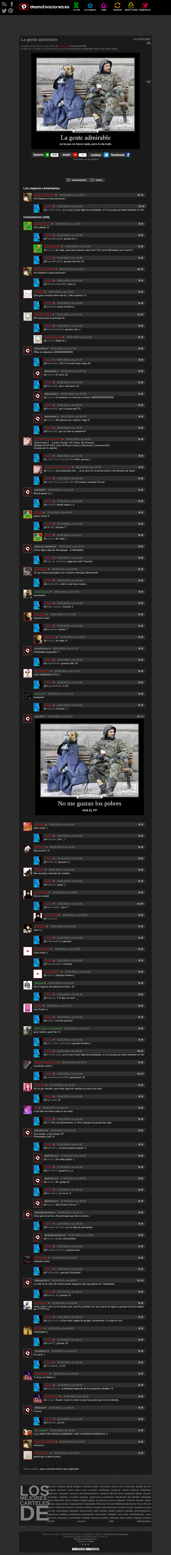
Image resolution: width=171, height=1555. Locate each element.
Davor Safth (41, 892)
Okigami (39, 983)
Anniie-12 (40, 847)
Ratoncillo (52, 363)
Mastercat (40, 614)
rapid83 (39, 716)
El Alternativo (42, 1453)
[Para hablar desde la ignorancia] (148, 81)
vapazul (39, 693)
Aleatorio (117, 10)
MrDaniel (51, 1422)
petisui (38, 1005)
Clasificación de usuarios (116, 1534)
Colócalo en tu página (86, 159)
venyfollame (41, 648)
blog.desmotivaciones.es (85, 1539)
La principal (141, 39)
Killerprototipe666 (45, 195)
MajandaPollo (42, 671)
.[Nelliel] (39, 291)
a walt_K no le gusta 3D (48, 439)
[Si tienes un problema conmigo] (148, 42)
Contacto (81, 1541)
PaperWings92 (43, 223)
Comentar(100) (78, 46)
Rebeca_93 (52, 1295)
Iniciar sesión (131, 10)
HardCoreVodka (43, 314)
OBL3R (39, 512)
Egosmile (40, 1085)
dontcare (40, 824)
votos (99, 180)
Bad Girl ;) (52, 1148)
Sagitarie (40, 869)
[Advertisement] (85, 22)
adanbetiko (41, 569)
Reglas (90, 1541)
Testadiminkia (42, 949)
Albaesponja (42, 1373)
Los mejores (90, 10)
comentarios (79, 180)
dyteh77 (39, 1328)
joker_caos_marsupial (47, 1028)
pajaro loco (41, 1303)
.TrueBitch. (52, 1366)
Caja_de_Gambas (56, 561)
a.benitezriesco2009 (46, 1062)
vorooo (63, 46)
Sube (104, 10)
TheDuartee (41, 1257)
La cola (76, 10)
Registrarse (145, 10)
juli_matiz (40, 1430)
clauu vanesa (42, 591)
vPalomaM (40, 926)
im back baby (53, 209)
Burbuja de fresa (55, 1227)
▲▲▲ (85, 1544)
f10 (36, 1107)
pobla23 (50, 504)
